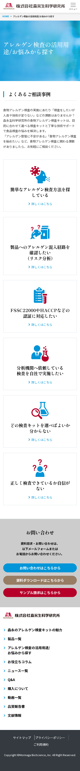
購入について (18, 688)
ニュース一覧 (18, 670)
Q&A (11, 679)
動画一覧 (14, 697)
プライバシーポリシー (50, 737)
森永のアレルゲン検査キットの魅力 (35, 629)
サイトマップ (22, 737)
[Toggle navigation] (73, 6)
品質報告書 (16, 706)
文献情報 (14, 715)
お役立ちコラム (20, 661)
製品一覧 (14, 638)
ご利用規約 (40, 744)
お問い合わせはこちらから (40, 567)
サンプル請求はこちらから (40, 592)
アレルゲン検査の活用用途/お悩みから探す (29, 650)
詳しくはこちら (41, 204)
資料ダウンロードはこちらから (40, 580)
